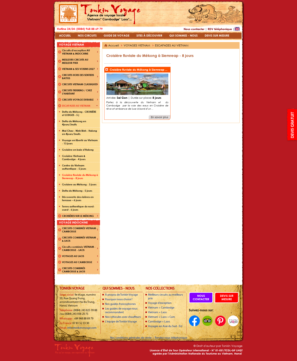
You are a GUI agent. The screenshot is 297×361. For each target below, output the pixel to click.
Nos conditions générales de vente (131, 337)
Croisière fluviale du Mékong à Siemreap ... (138, 69)
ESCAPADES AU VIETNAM (172, 45)
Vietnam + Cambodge (161, 307)
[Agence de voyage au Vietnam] (68, 22)
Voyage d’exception (160, 303)
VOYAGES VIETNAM (137, 45)
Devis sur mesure (226, 297)
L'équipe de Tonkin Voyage (121, 321)
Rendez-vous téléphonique (171, 337)
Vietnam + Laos (157, 312)
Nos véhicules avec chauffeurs (123, 317)
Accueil (113, 45)
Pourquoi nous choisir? (119, 299)
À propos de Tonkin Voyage (121, 294)
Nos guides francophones (120, 304)
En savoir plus (159, 117)
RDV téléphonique (220, 29)
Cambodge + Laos (159, 321)
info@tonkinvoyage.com (82, 328)
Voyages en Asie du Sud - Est (165, 326)
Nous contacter (194, 29)
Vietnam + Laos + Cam (161, 317)
